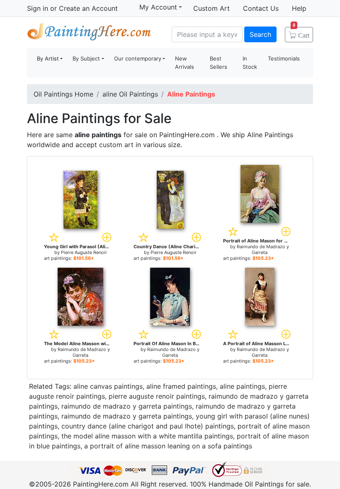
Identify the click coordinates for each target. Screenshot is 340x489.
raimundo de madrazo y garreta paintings (126, 406)
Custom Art (211, 8)
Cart (301, 33)
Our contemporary (137, 58)
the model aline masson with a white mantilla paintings (147, 436)
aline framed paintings (181, 386)
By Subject (86, 58)
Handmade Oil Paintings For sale (89, 33)
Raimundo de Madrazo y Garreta (263, 249)
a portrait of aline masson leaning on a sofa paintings (168, 446)
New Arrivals (184, 62)
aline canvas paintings (108, 386)
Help (299, 8)
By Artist (48, 58)
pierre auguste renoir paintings (157, 396)
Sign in (37, 8)
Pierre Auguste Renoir (84, 252)
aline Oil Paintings (130, 94)
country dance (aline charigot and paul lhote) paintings (147, 426)
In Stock (250, 62)
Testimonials (284, 58)
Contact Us (261, 8)
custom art (116, 144)
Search (260, 34)
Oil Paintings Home (63, 94)
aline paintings (242, 386)
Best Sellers (218, 62)
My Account (158, 7)
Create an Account (88, 8)
